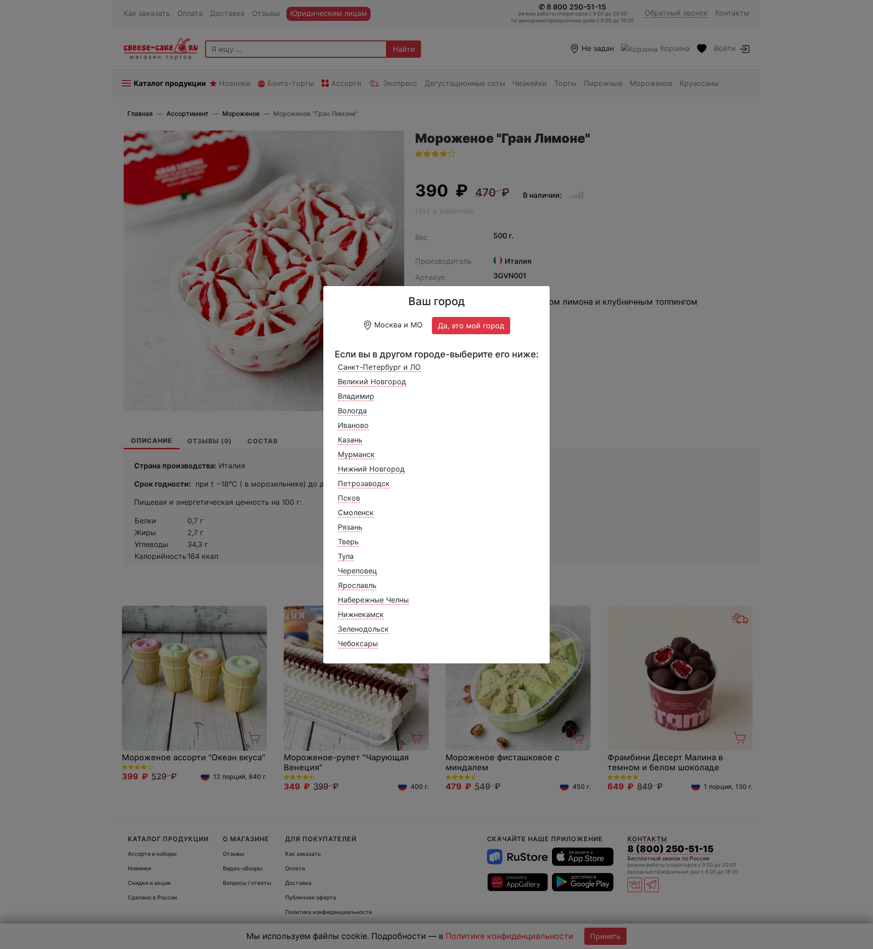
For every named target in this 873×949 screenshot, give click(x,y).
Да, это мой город (471, 325)
